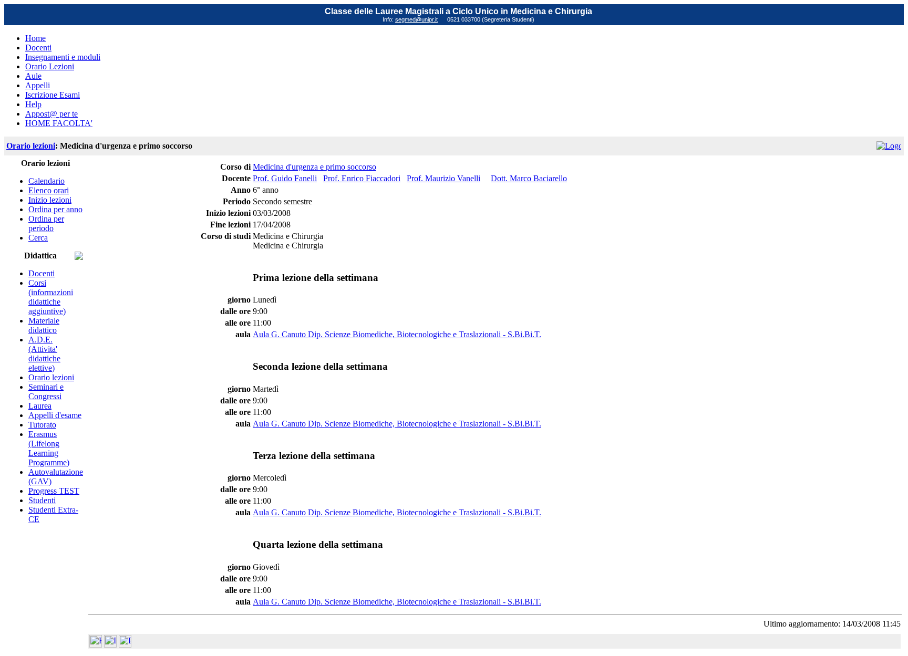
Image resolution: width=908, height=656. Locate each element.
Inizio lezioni (49, 199)
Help (33, 104)
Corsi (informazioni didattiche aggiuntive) (50, 297)
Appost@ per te (51, 113)
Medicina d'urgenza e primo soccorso (314, 166)
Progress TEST (53, 490)
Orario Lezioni (49, 66)
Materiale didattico (43, 325)
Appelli (37, 85)
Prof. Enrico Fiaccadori (361, 178)
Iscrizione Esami (52, 94)
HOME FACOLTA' (58, 123)
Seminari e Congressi (46, 391)
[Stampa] (125, 644)
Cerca (38, 237)
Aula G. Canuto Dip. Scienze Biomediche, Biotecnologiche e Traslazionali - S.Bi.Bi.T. (397, 334)
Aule (33, 75)
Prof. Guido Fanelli (285, 178)
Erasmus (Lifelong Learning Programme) (48, 448)
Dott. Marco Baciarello (529, 178)
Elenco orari (48, 190)
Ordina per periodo (46, 223)
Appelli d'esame (54, 415)
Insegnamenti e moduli (62, 57)
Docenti (38, 47)
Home (35, 38)
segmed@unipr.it (416, 19)
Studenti (42, 500)
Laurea (39, 405)
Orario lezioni (30, 145)
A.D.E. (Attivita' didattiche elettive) (44, 353)
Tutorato (42, 424)
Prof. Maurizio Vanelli (443, 178)
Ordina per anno (55, 209)
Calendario (46, 180)
